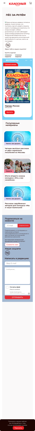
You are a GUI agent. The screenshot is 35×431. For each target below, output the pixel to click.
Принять (18, 428)
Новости (9, 171)
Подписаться (24, 225)
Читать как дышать (13, 143)
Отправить (17, 297)
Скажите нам (12, 245)
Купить (10, 112)
